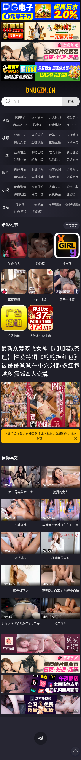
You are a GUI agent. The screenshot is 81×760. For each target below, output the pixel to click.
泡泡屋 (37, 211)
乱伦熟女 (55, 159)
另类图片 (72, 177)
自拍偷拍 (37, 135)
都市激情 (20, 187)
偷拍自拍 (37, 152)
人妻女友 (55, 187)
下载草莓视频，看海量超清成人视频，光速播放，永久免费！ (40, 436)
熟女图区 (55, 177)
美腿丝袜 (20, 177)
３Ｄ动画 (72, 135)
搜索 (71, 101)
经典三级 (37, 159)
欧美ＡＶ (55, 135)
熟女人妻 (20, 142)
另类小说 (37, 194)
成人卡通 (55, 152)
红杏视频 (20, 211)
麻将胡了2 (20, 125)
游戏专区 (72, 117)
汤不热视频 (72, 204)
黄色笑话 (55, 194)
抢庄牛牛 (72, 125)
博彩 (5, 120)
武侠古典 (72, 187)
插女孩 (20, 204)
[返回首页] (75, 751)
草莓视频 (55, 204)
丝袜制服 (37, 142)
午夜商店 (37, 204)
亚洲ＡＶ (20, 135)
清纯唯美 (37, 177)
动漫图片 (72, 169)
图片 (5, 172)
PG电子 (20, 117)
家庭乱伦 (37, 187)
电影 (5, 155)
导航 (5, 207)
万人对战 (55, 117)
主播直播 (55, 142)
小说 (5, 190)
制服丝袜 (20, 159)
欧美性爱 (72, 152)
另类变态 (72, 159)
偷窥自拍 (20, 169)
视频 (5, 138)
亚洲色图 (37, 169)
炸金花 (37, 125)
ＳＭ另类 (72, 142)
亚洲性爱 (20, 152)
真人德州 (37, 117)
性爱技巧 (72, 194)
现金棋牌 (55, 125)
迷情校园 (20, 194)
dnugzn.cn (40, 90)
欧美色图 (55, 169)
